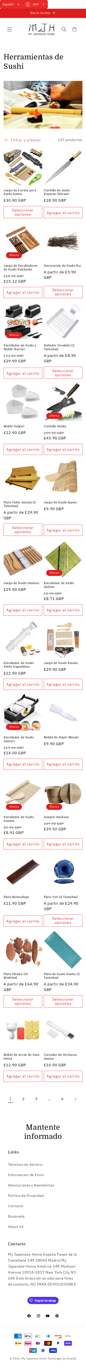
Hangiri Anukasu (56, 817)
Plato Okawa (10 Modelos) (16, 975)
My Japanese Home (34, 1358)
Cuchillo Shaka (55, 426)
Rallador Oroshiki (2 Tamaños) (59, 347)
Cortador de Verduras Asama (60, 1056)
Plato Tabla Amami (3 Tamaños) (20, 504)
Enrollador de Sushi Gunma (19, 818)
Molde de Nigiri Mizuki (61, 737)
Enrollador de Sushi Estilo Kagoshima (19, 664)
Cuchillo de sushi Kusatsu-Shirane (57, 192)
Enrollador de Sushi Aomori (19, 739)
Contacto (15, 1206)
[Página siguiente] (75, 1099)
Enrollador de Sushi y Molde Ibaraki (20, 347)
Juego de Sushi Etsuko (61, 663)
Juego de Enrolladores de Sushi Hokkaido (21, 267)
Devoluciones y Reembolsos (31, 1185)
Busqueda (16, 1216)
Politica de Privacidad (26, 1195)
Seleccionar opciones (23, 212)
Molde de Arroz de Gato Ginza (22, 1056)
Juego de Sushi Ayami (60, 502)
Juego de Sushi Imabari (21, 583)
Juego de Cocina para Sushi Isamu (20, 192)
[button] (9, 29)
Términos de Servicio (25, 1164)
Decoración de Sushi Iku (62, 265)
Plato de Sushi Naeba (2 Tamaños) (62, 975)
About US (16, 1227)
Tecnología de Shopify (62, 1358)
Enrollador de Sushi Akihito (59, 584)
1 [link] (10, 1099)
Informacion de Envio (26, 1175)
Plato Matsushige (16, 897)
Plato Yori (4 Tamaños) (61, 897)
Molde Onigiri (14, 426)
